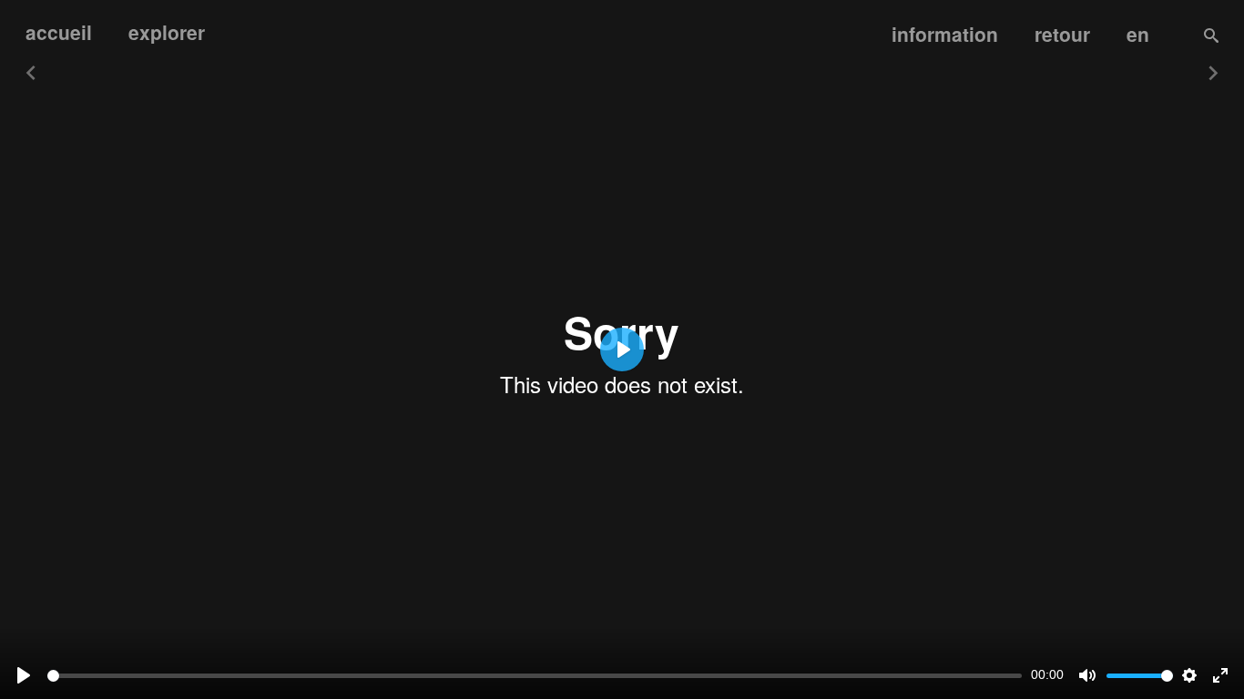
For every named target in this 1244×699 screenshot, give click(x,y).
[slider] (534, 675)
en (1138, 33)
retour (1062, 33)
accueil (58, 32)
